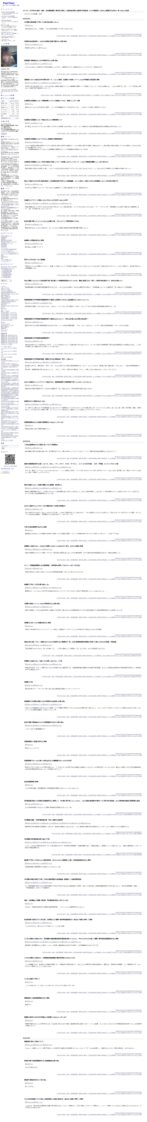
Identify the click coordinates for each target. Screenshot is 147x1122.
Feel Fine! (8, 3)
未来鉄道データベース (7, 243)
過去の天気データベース (7, 268)
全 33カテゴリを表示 (6, 344)
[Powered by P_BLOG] (5, 473)
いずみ (6, 185)
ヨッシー (14, 158)
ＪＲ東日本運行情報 (6, 271)
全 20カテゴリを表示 (6, 320)
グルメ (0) (3, 331)
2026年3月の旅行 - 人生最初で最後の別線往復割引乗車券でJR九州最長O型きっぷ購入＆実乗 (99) (10, 389)
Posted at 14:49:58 (120, 252)
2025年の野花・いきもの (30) (9, 314)
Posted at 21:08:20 (120, 456)
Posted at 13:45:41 (120, 654)
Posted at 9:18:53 (120, 774)
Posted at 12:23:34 (120, 292)
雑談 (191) (4, 304)
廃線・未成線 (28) (6, 296)
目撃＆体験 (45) (5, 295)
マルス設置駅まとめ (6, 259)
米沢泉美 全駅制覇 (6, 20)
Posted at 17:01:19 (120, 193)
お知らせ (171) (5, 287)
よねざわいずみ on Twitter (8, 11)
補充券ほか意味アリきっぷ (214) (10, 293)
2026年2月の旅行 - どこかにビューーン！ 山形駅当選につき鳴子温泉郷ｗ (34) (10, 409)
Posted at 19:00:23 (120, 93)
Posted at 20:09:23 (120, 1113)
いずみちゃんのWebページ (8, 36)
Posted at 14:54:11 (120, 596)
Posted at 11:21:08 (120, 352)
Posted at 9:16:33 (120, 793)
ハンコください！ (6, 261)
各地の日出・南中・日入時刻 (9, 266)
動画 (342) (4, 308)
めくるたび (4, 247)
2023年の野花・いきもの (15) (9, 317)
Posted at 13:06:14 (120, 694)
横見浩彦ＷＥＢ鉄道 (6, 240)
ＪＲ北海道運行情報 (6, 269)
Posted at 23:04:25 (120, 53)
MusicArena (7, 209)
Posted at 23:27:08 (120, 34)
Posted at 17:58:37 (120, 155)
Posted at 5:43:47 (120, 950)
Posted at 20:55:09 (120, 1092)
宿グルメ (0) (4, 329)
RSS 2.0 (4, 133)
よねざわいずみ (11, 154)
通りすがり (14, 163)
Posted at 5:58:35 (120, 931)
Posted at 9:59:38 (120, 734)
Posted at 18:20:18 (120, 132)
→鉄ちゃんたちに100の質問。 (9, 89)
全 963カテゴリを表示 (7, 440)
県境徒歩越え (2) (5, 302)
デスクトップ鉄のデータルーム (9, 252)
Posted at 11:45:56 (120, 331)
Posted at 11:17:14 (120, 394)
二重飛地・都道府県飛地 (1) (8, 301)
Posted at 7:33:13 (120, 853)
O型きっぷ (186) (5, 289)
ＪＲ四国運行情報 (6, 275)
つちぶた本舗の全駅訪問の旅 (9, 249)
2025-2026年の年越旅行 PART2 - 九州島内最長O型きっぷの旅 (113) (10, 437)
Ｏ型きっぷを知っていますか (9, 29)
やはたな (9, 145)
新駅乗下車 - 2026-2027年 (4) (9, 335)
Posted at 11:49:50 (120, 312)
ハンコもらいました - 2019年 (134, 95)
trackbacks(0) (138, 34)
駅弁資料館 (4, 244)
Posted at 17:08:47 (120, 174)
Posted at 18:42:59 (120, 112)
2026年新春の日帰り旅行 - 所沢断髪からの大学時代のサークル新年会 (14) (10, 413)
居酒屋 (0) (3, 328)
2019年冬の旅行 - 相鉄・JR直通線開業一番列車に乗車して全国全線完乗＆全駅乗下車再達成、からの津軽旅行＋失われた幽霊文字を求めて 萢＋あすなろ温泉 (99, 36)
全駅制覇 (139, 833)
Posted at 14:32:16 (120, 635)
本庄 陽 (3, 173)
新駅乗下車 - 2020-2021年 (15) (9, 339)
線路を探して (4, 256)
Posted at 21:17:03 (120, 1053)
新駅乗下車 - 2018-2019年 (135, 814)
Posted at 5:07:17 (120, 1010)
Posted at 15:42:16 (120, 558)
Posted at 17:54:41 (120, 499)
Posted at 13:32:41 (120, 675)
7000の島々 (5, 197)
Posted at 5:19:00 (120, 991)
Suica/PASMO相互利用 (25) (8, 292)
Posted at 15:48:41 (120, 539)
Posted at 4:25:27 (120, 1031)
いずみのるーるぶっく (7, 32)
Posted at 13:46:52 (120, 273)
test (15, 139)
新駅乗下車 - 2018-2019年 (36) (9, 341)
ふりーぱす (4, 219)
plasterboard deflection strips (10, 201)
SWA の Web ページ (6, 235)
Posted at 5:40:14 (120, 971)
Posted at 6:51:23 (120, 872)
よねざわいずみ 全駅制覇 (7, 16)
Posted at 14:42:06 (120, 615)
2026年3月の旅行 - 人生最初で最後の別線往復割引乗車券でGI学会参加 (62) (10, 385)
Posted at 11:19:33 (120, 375)
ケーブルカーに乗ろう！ (7, 250)
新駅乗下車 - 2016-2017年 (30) (9, 342)
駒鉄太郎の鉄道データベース (9, 241)
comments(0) (130, 34)
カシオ (10, 185)
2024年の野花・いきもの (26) (9, 315)
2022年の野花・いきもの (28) (9, 318)
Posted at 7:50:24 (120, 832)
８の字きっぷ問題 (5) (6, 290)
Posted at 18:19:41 (120, 477)
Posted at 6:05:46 (120, 912)
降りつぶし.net (5, 24)
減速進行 (3, 238)
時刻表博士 (4, 246)
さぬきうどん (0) (5, 323)
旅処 (2, 258)
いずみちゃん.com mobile (10, 466)
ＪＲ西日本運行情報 (6, 274)
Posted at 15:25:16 (120, 233)
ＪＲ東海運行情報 (6, 272)
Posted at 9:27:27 (120, 753)
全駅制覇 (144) (5, 298)
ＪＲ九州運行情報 (6, 277)
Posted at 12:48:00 (120, 715)
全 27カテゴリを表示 (6, 357)
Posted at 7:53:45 (120, 415)
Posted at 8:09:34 (120, 813)
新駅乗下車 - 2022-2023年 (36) (9, 338)
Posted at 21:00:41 (120, 1073)
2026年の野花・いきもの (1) (8, 312)
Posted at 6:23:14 (120, 893)
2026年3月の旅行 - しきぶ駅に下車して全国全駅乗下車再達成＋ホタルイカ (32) (10, 380)
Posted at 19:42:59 (120, 72)
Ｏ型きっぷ (9, 79)
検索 (2, 443)
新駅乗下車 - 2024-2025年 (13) (9, 336)
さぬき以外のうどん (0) (7, 325)
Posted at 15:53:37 (120, 520)
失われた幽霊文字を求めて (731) (10, 299)
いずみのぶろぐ (5, 39)
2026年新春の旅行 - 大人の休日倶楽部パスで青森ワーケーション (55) (10, 418)
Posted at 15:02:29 (120, 577)
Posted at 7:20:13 (120, 434)
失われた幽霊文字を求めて (134, 294)
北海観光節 (4, 237)
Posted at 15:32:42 (120, 214)
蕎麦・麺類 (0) (5, 326)
